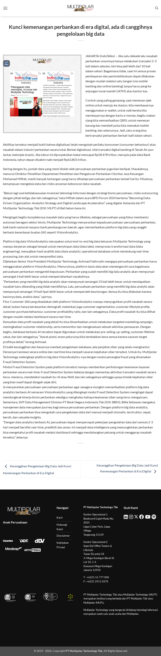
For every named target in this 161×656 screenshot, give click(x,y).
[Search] (156, 8)
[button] (5, 8)
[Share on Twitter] (77, 450)
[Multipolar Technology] (80, 8)
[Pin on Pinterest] (91, 450)
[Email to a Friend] (84, 450)
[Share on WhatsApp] (62, 450)
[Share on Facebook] (70, 450)
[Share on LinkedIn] (98, 450)
